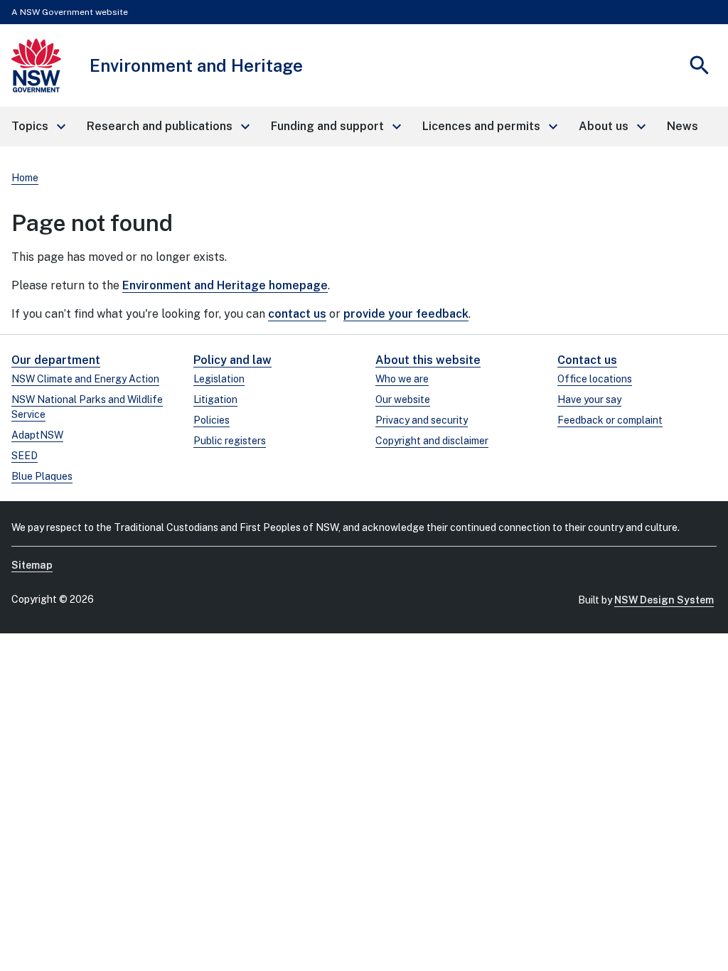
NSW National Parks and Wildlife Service (87, 407)
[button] (37, 126)
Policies (211, 420)
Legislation (219, 379)
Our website (402, 399)
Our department (55, 360)
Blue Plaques (42, 476)
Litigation (215, 399)
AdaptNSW (37, 435)
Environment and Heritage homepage (225, 285)
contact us (297, 314)
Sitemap (32, 565)
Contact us (587, 360)
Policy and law (232, 360)
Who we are (402, 379)
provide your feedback (406, 314)
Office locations (594, 379)
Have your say (589, 399)
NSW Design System (664, 600)
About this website (428, 360)
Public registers (229, 440)
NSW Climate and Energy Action (85, 379)
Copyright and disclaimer (431, 440)
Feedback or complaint (610, 420)
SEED (24, 455)
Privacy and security (421, 420)
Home (24, 177)
